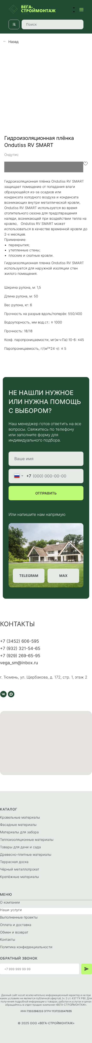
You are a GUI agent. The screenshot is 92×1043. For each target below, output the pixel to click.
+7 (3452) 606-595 (19, 641)
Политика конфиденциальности (26, 947)
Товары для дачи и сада (20, 847)
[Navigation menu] (81, 9)
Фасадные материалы (18, 824)
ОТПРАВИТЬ (46, 493)
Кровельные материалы (20, 817)
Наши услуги (11, 910)
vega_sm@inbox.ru (19, 662)
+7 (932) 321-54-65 (20, 648)
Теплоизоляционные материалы (26, 839)
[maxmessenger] (11, 694)
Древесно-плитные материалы (25, 854)
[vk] (3, 694)
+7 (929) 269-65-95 (20, 655)
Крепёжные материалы (19, 877)
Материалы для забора (19, 832)
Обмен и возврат (14, 932)
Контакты (7, 939)
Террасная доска (14, 862)
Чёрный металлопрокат (19, 869)
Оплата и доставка (15, 925)
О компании (10, 902)
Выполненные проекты (19, 917)
